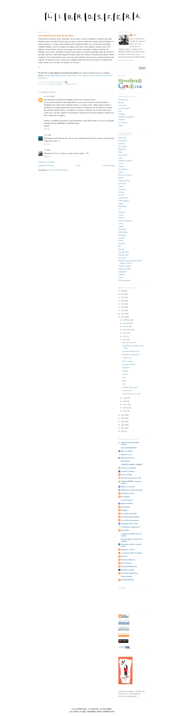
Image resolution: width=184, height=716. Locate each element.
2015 (123, 304)
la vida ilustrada (124, 108)
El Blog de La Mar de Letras (131, 490)
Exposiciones (123, 198)
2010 (123, 415)
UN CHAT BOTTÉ (127, 580)
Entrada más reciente (46, 165)
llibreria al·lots (123, 100)
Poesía (120, 241)
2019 (123, 291)
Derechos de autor (125, 175)
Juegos (121, 204)
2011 (123, 317)
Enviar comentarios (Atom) (58, 170)
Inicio (78, 165)
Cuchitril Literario (128, 471)
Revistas (121, 249)
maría (46, 135)
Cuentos (121, 166)
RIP (119, 246)
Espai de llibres (127, 503)
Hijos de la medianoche (130, 355)
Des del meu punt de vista (131, 478)
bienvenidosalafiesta (129, 448)
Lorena (124, 374)
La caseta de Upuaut (129, 513)
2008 (123, 422)
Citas (120, 158)
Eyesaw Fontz (123, 694)
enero (125, 411)
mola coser (122, 105)
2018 (123, 294)
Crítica (120, 163)
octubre (126, 326)
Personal (121, 238)
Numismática (123, 232)
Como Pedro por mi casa (131, 394)
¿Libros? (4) (126, 358)
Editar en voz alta (127, 487)
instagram (121, 114)
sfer (45, 150)
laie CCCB (125, 530)
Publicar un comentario (46, 162)
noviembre (127, 323)
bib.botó (121, 103)
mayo (125, 398)
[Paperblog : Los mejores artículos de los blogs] (124, 649)
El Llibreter (125, 497)
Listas (120, 224)
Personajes (122, 235)
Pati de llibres (126, 563)
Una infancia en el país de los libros (56, 35)
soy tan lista (122, 123)
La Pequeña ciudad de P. (130, 527)
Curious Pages (126, 475)
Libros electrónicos (125, 221)
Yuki (123, 384)
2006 (123, 428)
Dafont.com (122, 696)
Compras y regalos (125, 161)
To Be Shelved (126, 576)
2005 (123, 431)
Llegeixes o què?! (128, 550)
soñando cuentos (127, 570)
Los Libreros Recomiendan (131, 553)
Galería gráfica (123, 201)
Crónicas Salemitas (128, 468)
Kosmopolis (122, 206)
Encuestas (122, 183)
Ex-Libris (121, 195)
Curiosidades (123, 169)
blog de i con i (126, 454)
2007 (123, 425)
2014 (123, 307)
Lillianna (125, 371)
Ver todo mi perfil (126, 60)
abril (124, 401)
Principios (121, 243)
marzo (125, 404)
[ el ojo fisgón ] (127, 500)
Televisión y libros (124, 269)
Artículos (121, 143)
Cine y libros (122, 155)
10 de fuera (122, 138)
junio (125, 339)
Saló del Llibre (123, 255)
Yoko (124, 377)
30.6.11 (47, 157)
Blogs (120, 152)
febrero (125, 408)
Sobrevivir (126, 368)
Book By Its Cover (128, 458)
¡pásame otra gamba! (126, 117)
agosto (125, 333)
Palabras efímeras (128, 560)
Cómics (121, 172)
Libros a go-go (127, 361)
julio (124, 336)
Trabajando (122, 272)
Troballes (121, 275)
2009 (123, 418)
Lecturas (51, 84)
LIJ (119, 209)
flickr (120, 111)
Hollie (124, 381)
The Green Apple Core (129, 573)
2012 (123, 314)
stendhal (121, 120)
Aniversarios (122, 141)
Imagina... (125, 510)
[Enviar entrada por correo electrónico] (65, 82)
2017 (123, 297)
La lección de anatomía (130, 520)
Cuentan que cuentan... (130, 387)
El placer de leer (124, 181)
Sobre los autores (124, 266)
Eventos (121, 192)
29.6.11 (47, 129)
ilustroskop (125, 507)
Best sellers (122, 146)
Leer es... (60, 84)
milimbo (124, 556)
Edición (121, 178)
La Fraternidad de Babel (130, 517)
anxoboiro (47, 96)
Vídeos (120, 277)
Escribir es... (123, 189)
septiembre (127, 330)
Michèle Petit (70, 84)
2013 (123, 310)
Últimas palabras (124, 280)
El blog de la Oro (127, 493)
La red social (127, 390)
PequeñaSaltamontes (129, 566)
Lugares (121, 226)
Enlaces (121, 186)
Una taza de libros (128, 364)
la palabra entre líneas (129, 524)
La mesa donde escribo (130, 351)
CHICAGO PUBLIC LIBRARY (132, 464)
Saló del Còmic (123, 252)
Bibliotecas (122, 149)
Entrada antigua (109, 165)
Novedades (122, 229)
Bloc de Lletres (127, 451)
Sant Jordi (122, 258)
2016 (123, 301)
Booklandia (125, 461)
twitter (120, 125)
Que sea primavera (129, 342)
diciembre (126, 320)
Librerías (121, 218)
